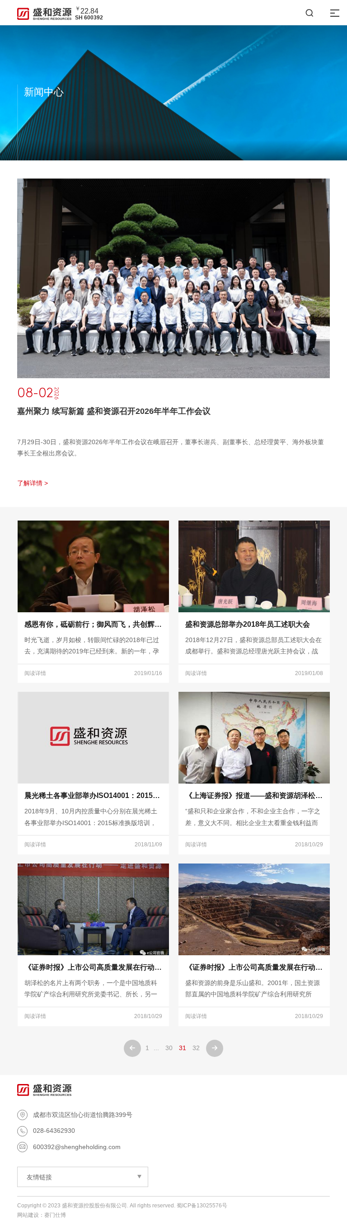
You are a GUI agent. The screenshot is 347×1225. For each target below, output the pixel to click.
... (156, 1047)
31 (182, 1047)
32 (196, 1047)
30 (169, 1047)
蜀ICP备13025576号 (202, 1205)
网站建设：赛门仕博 (41, 1215)
